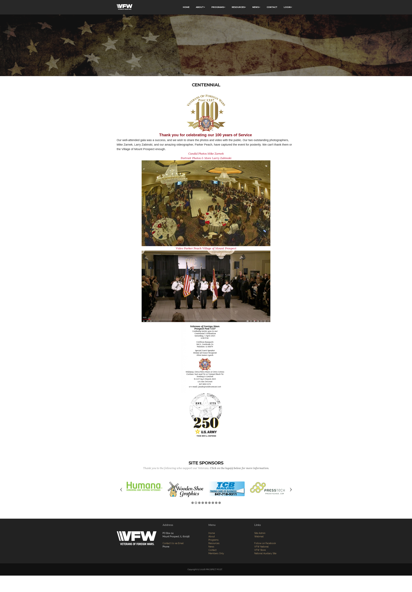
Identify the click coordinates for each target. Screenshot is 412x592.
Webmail (259, 536)
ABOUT (200, 7)
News (211, 546)
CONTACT (272, 7)
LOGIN (287, 7)
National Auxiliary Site (265, 553)
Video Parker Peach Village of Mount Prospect (206, 248)
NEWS (255, 7)
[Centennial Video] (206, 286)
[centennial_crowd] (206, 203)
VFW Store (260, 550)
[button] (121, 489)
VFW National (261, 546)
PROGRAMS (217, 7)
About (211, 536)
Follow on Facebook (265, 543)
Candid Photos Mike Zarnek (206, 153)
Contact (212, 550)
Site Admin (259, 533)
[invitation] (205, 357)
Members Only (216, 553)
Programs (213, 540)
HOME (186, 7)
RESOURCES (238, 7)
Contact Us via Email (173, 543)
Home (211, 533)
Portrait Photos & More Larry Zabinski (206, 158)
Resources (214, 543)
